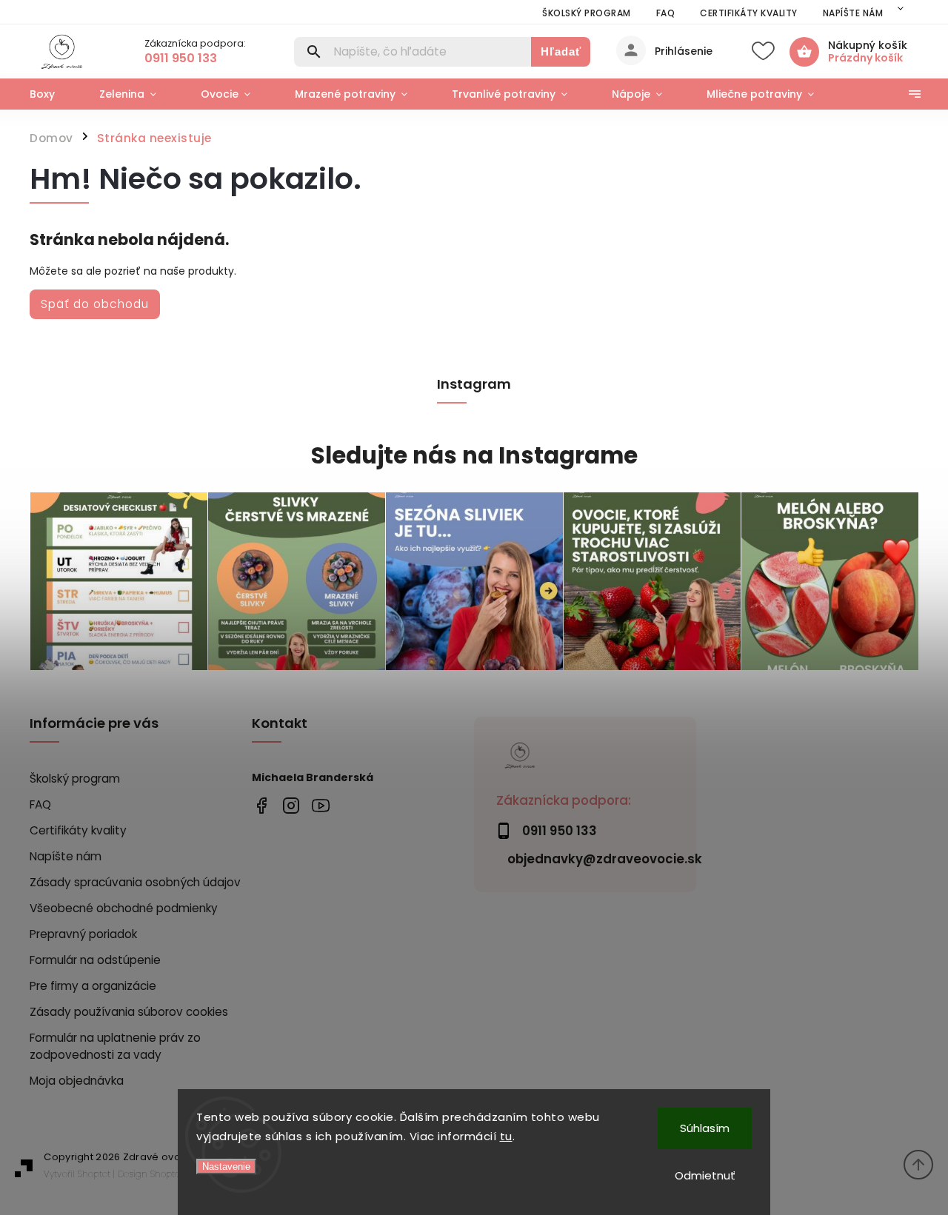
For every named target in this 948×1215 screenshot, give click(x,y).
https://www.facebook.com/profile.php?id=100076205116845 (261, 805)
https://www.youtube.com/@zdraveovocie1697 (320, 805)
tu (506, 1136)
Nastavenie (226, 1166)
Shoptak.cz (172, 1174)
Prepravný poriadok (83, 934)
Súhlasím (705, 1128)
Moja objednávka (77, 1080)
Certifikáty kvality (749, 13)
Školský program (586, 13)
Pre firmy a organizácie (93, 986)
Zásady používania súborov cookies (129, 1012)
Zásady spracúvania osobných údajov (135, 882)
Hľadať (561, 51)
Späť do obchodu (95, 304)
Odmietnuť (705, 1175)
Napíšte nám (853, 13)
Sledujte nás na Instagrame (474, 456)
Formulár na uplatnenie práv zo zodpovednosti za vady (115, 1046)
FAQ (665, 13)
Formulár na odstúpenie (95, 960)
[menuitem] (53, 94)
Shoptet (94, 1174)
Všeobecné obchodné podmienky (124, 908)
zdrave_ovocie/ (290, 805)
